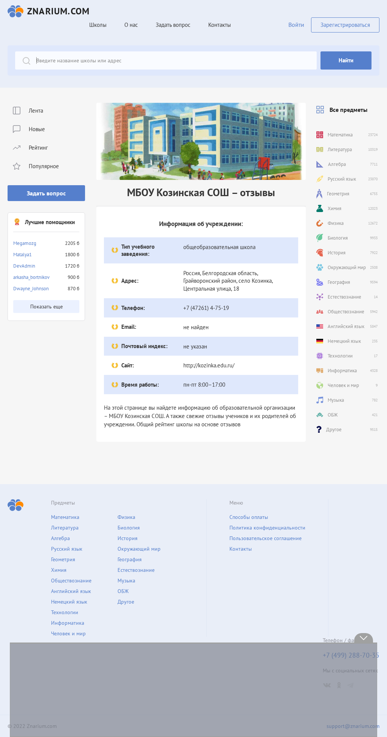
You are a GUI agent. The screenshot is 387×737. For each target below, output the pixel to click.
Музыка (126, 580)
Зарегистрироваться (345, 24)
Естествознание (136, 570)
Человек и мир (68, 633)
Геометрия (63, 559)
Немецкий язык (69, 601)
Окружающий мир (139, 548)
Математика (65, 517)
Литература (65, 527)
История (128, 538)
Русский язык (66, 548)
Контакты (219, 24)
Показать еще (46, 306)
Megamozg (24, 243)
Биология (129, 527)
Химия (59, 570)
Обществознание (71, 580)
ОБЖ (123, 591)
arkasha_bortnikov (31, 277)
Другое (126, 601)
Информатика (67, 622)
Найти (346, 60)
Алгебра (60, 538)
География (130, 559)
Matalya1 (22, 254)
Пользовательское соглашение (265, 538)
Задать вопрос (46, 193)
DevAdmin (24, 266)
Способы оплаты (248, 517)
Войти (296, 24)
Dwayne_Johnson (31, 288)
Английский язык (71, 591)
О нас (131, 24)
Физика (126, 517)
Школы (98, 24)
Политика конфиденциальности (267, 527)
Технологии (64, 612)
